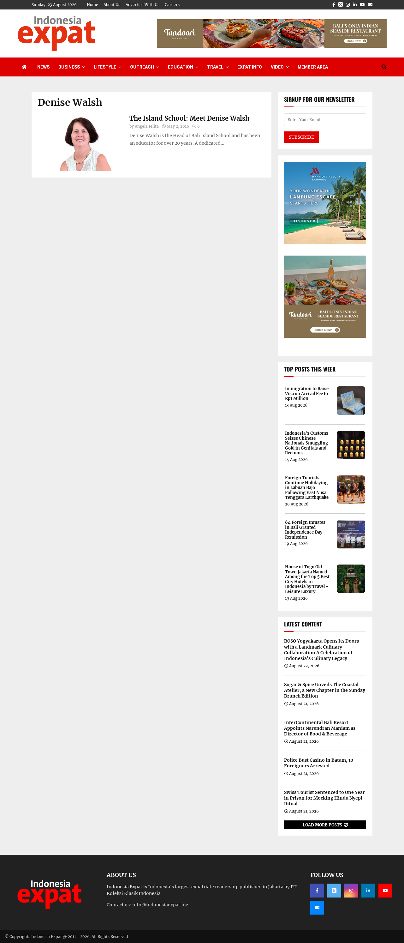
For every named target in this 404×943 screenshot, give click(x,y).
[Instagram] (351, 891)
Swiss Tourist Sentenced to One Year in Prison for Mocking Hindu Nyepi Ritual (324, 798)
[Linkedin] (368, 891)
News (43, 67)
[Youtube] (385, 891)
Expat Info (249, 67)
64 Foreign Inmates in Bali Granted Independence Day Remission (305, 530)
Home (92, 4)
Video (277, 67)
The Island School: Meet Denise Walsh (189, 118)
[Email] (317, 908)
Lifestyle (105, 67)
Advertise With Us (142, 4)
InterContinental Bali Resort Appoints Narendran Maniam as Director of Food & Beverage (319, 728)
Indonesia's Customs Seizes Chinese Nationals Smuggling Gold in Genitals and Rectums (306, 443)
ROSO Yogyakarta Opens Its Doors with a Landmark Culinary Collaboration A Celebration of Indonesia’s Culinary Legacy (321, 649)
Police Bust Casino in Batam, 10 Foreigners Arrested (318, 763)
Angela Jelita (147, 126)
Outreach (142, 67)
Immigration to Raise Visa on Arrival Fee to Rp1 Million (307, 393)
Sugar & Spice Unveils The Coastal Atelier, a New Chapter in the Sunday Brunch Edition (324, 690)
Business (69, 67)
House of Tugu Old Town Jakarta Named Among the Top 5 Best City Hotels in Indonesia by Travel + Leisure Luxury (307, 579)
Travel (215, 67)
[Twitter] (334, 891)
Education (180, 67)
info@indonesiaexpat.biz (160, 905)
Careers (172, 4)
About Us (112, 4)
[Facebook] (317, 891)
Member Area (313, 67)
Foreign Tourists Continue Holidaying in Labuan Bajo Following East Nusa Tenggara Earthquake (307, 487)
